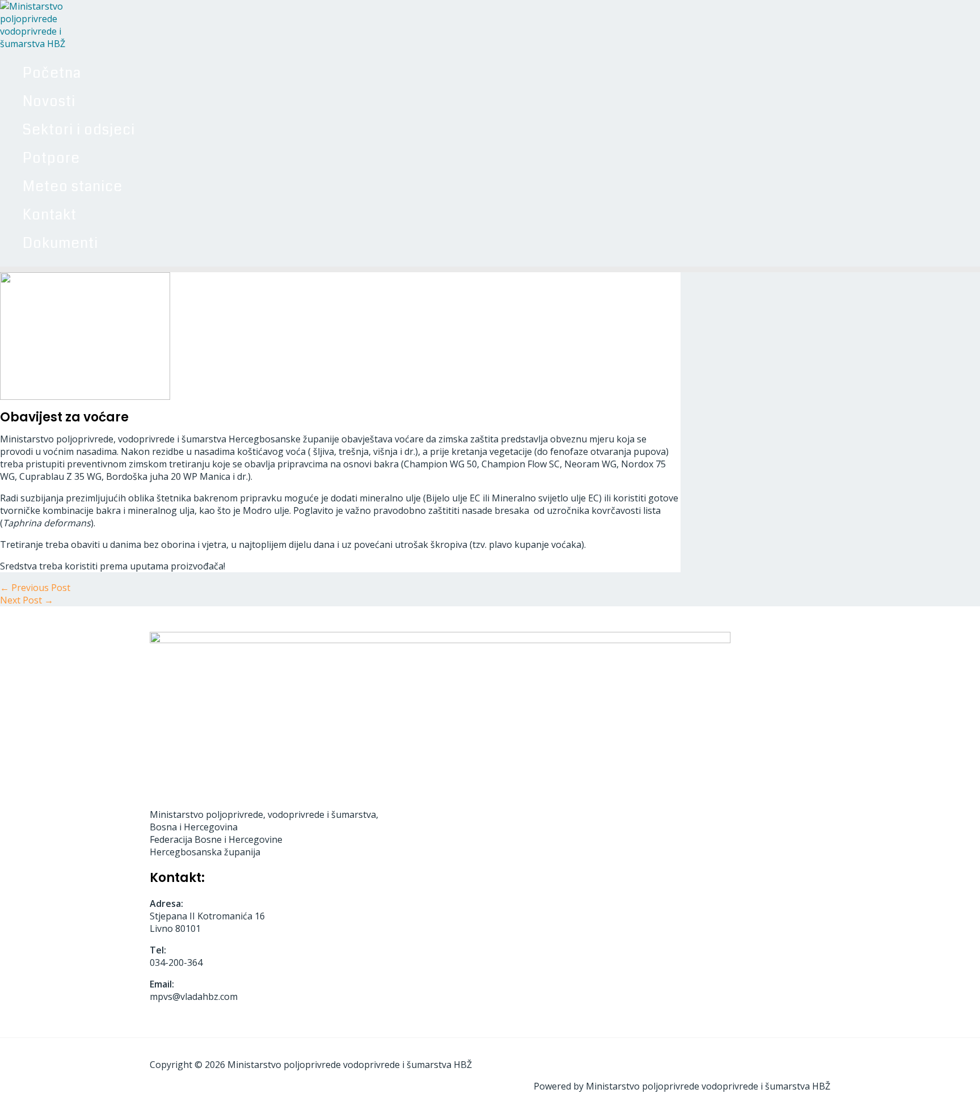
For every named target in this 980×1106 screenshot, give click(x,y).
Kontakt (50, 215)
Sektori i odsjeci (79, 130)
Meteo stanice (72, 186)
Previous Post (35, 587)
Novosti (49, 101)
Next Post (26, 600)
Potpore (51, 158)
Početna (52, 73)
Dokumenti (60, 243)
